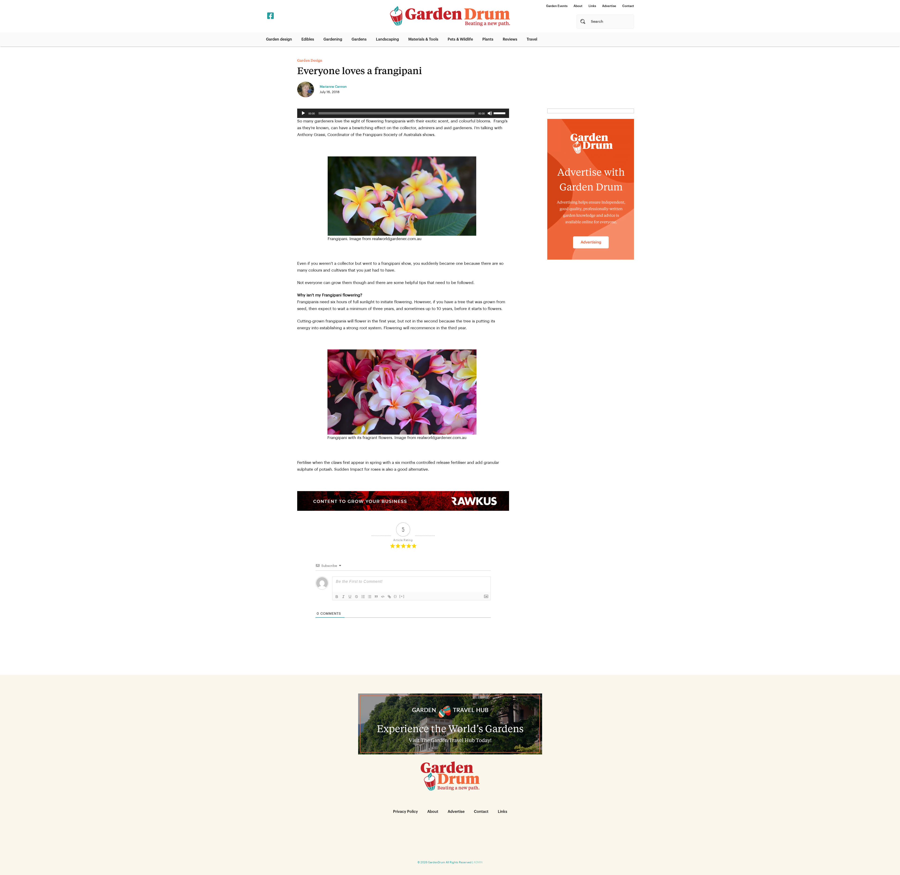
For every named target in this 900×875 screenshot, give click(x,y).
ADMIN (478, 862)
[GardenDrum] (450, 16)
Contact (628, 6)
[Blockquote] (376, 596)
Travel (532, 39)
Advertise (609, 6)
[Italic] (343, 596)
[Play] (303, 113)
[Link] (389, 596)
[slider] (500, 113)
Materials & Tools (423, 39)
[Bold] (337, 596)
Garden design (279, 39)
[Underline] (350, 596)
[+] (402, 596)
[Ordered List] (363, 596)
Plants (487, 39)
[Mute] (490, 113)
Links (592, 6)
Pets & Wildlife (460, 39)
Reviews (510, 39)
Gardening (332, 39)
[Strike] (356, 596)
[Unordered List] (369, 596)
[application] (403, 113)
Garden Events (556, 6)
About (578, 6)
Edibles (307, 39)
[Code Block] (382, 596)
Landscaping (387, 39)
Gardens (359, 39)
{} (395, 596)
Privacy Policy (405, 812)
